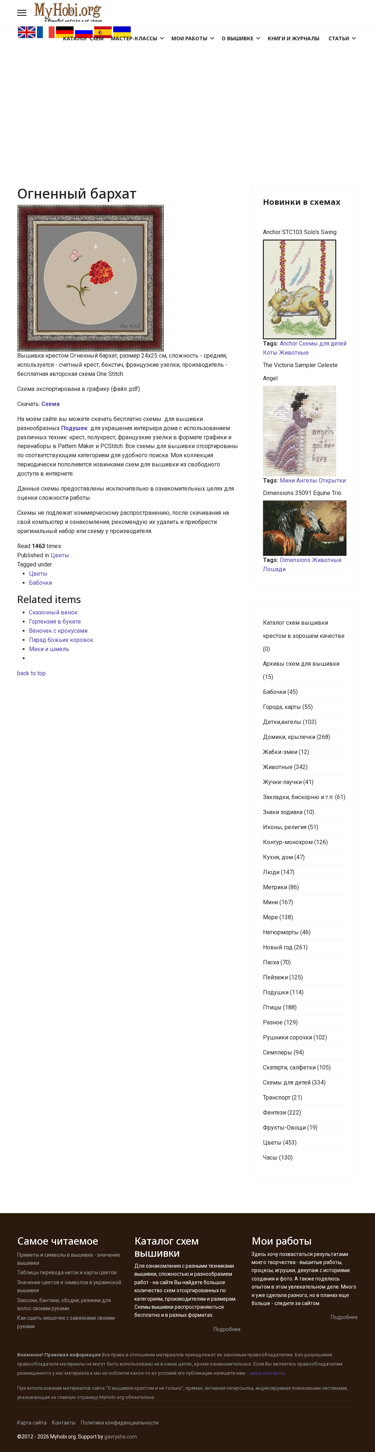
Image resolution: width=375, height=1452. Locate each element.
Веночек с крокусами (58, 630)
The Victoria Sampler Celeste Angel (300, 372)
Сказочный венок (53, 612)
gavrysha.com (120, 1437)
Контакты (63, 1423)
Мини (287, 480)
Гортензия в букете (55, 621)
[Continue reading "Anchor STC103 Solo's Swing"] (304, 289)
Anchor (288, 343)
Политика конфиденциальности (120, 1423)
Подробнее (227, 1329)
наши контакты (267, 1373)
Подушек (75, 428)
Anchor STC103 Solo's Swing (300, 232)
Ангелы (306, 480)
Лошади (274, 569)
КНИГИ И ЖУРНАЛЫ (293, 38)
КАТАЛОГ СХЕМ (83, 38)
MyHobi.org (111, 1397)
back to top (31, 673)
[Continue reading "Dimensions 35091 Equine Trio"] (304, 528)
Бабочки (40, 582)
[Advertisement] (187, 94)
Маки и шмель (49, 649)
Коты (270, 352)
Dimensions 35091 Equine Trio (302, 492)
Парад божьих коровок (61, 639)
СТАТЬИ (338, 38)
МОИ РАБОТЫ (189, 38)
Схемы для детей (322, 343)
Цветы (60, 555)
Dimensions (295, 560)
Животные (294, 352)
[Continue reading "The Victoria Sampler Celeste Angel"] (304, 431)
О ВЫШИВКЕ (237, 38)
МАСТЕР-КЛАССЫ (134, 38)
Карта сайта (32, 1423)
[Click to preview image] (129, 278)
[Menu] (21, 13)
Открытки (332, 480)
